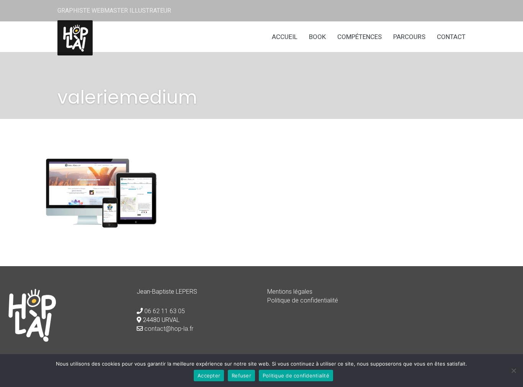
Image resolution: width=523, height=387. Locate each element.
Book (317, 37)
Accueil (284, 37)
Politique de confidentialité (302, 300)
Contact (451, 37)
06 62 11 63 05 (164, 311)
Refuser (241, 375)
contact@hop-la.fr (168, 328)
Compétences (359, 37)
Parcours (409, 37)
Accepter (209, 375)
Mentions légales (289, 291)
